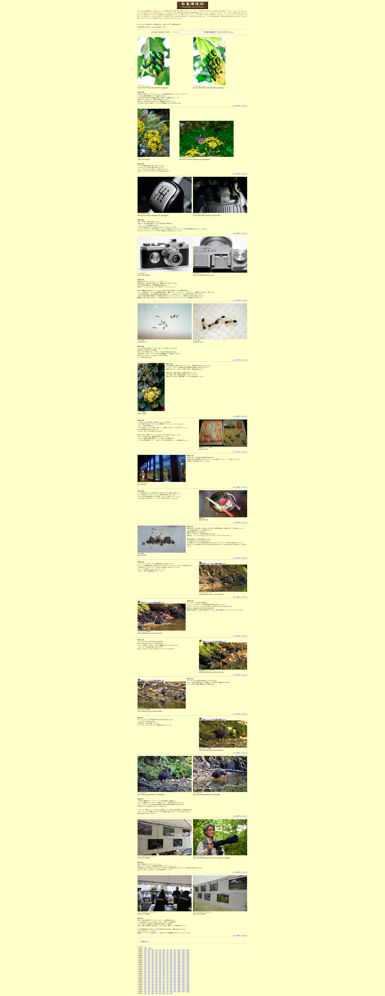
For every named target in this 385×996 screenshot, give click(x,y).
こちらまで (154, 27)
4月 (156, 950)
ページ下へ (244, 105)
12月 (150, 948)
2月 (149, 950)
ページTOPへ (237, 105)
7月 (167, 950)
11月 (145, 948)
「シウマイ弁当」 (148, 422)
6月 (164, 950)
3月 (153, 950)
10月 (179, 950)
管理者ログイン (145, 941)
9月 (175, 950)
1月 (145, 950)
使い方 (231, 32)
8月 (171, 950)
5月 (160, 950)
